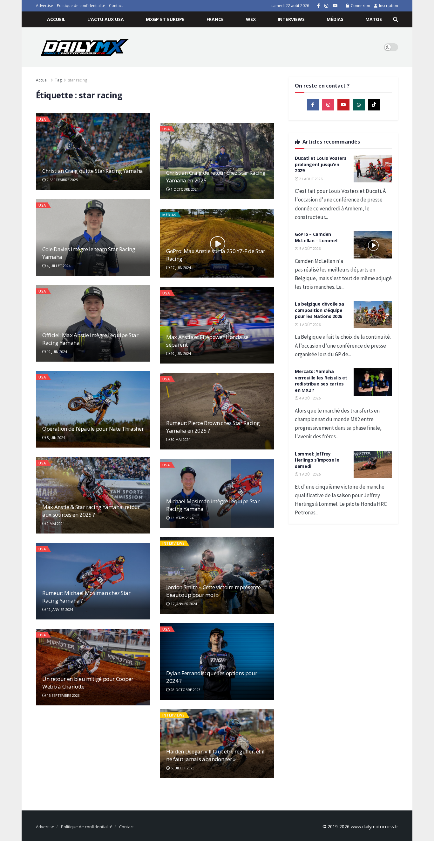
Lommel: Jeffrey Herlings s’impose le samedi (317, 460)
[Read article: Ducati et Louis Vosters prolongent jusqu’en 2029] (373, 168)
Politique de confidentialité (81, 5)
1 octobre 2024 (184, 189)
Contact (116, 5)
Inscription (388, 5)
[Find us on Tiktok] (374, 104)
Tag (58, 80)
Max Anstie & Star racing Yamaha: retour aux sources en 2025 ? (91, 510)
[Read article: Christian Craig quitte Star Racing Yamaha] (93, 151)
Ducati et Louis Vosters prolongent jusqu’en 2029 (321, 164)
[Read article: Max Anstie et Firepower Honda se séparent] (217, 325)
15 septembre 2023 (63, 695)
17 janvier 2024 (183, 603)
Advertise (44, 5)
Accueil (56, 19)
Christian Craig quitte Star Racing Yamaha (92, 170)
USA (42, 119)
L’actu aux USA (105, 19)
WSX (251, 19)
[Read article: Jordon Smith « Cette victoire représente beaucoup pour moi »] (217, 575)
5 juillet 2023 (182, 768)
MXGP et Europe (165, 19)
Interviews (291, 19)
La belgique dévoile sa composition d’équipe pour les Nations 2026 (319, 310)
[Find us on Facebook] (318, 6)
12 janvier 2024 (59, 609)
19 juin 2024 (56, 351)
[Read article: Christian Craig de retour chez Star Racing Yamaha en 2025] (217, 161)
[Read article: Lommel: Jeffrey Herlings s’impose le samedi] (373, 464)
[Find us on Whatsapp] (359, 104)
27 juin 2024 (180, 267)
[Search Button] (395, 19)
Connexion (360, 5)
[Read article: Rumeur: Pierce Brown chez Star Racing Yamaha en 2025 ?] (217, 411)
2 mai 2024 (55, 523)
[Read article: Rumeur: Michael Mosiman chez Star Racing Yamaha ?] (93, 581)
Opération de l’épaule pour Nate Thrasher (93, 428)
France (215, 19)
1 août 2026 (309, 324)
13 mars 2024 (181, 517)
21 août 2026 (310, 178)
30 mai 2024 (180, 439)
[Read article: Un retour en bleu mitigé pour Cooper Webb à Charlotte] (93, 667)
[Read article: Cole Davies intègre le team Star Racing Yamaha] (93, 237)
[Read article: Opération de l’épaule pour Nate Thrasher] (93, 409)
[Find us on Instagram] (326, 6)
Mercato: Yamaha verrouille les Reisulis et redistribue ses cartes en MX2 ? (321, 380)
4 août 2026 (309, 398)
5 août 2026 (309, 248)
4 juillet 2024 (58, 265)
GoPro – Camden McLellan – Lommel (316, 237)
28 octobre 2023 (185, 689)
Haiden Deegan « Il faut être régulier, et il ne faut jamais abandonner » (215, 755)
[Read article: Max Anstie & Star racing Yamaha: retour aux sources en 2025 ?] (93, 495)
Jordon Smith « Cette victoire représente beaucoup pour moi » (213, 590)
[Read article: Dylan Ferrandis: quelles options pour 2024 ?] (217, 661)
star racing (77, 80)
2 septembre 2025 (62, 179)
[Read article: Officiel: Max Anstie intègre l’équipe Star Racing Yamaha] (93, 323)
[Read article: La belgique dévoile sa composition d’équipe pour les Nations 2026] (373, 314)
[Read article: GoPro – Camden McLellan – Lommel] (373, 244)
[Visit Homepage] (84, 47)
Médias (335, 19)
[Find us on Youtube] (335, 6)
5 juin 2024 (55, 437)
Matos (373, 19)
